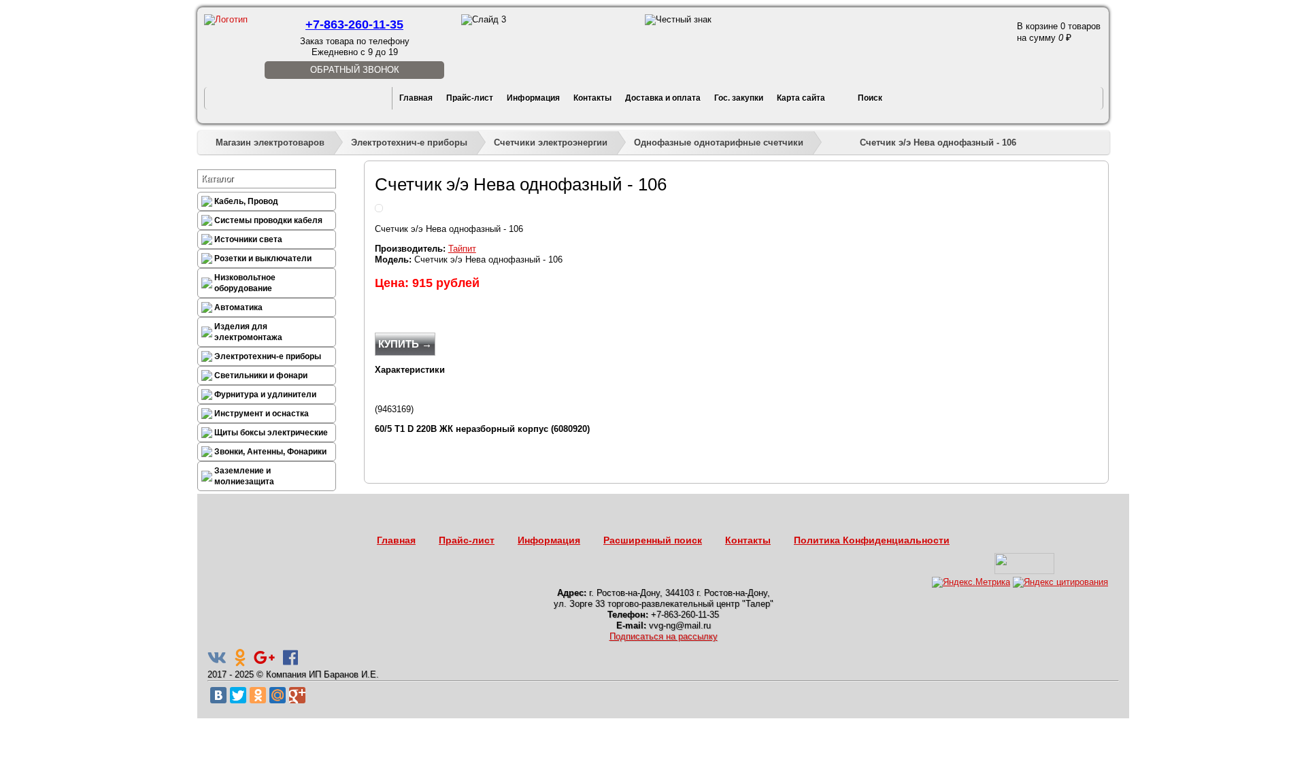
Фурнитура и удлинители (265, 394)
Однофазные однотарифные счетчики (718, 142)
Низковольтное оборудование (244, 283)
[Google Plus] (297, 695)
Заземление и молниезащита (244, 476)
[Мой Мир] (277, 695)
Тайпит (462, 249)
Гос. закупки (738, 98)
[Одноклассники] (258, 695)
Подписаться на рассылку (663, 636)
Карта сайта (801, 98)
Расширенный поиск (652, 540)
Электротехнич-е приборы (409, 142)
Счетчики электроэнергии (550, 142)
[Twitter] (238, 695)
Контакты (592, 98)
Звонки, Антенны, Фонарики (270, 451)
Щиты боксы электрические (271, 432)
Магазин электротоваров (270, 142)
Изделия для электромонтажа (248, 332)
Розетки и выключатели (263, 258)
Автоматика (238, 307)
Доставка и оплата (663, 98)
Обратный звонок (354, 70)
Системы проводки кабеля (268, 220)
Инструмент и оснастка (261, 413)
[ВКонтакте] (218, 695)
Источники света (248, 239)
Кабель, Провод (246, 201)
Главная (416, 98)
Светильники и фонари (260, 375)
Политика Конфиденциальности (872, 540)
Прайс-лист (469, 98)
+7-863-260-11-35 (354, 24)
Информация (533, 98)
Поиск (870, 98)
